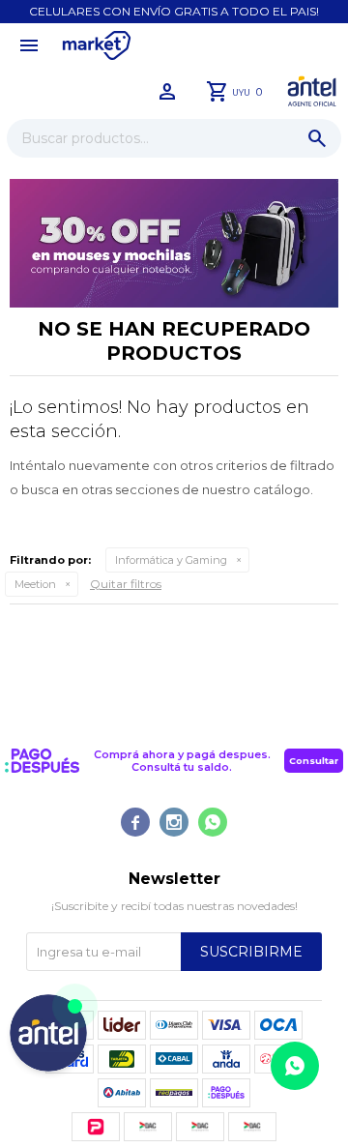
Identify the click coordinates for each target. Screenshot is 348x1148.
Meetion (35, 584)
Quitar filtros (125, 583)
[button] (317, 138)
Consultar (313, 760)
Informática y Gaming (171, 560)
